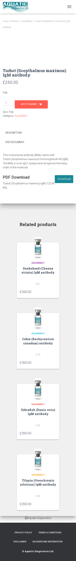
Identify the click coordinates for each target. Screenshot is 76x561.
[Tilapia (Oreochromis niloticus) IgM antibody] (38, 459)
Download (64, 179)
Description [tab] (14, 132)
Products (15, 21)
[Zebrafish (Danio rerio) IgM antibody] (38, 388)
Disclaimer (19, 541)
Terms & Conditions (49, 532)
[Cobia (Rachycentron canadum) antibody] (38, 317)
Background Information (48, 541)
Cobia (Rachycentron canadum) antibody (38, 341)
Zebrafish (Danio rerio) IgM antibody (38, 412)
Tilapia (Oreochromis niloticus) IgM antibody (38, 482)
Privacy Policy (23, 532)
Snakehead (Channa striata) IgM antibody (38, 270)
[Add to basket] (54, 291)
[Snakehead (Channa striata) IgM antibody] (38, 247)
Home (5, 21)
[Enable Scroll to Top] (68, 553)
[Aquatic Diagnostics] (17, 7)
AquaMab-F (27, 21)
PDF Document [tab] (15, 142)
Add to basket (29, 104)
